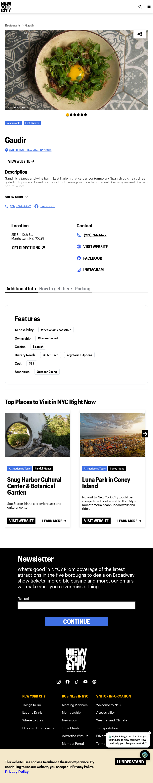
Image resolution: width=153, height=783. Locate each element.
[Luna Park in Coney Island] (112, 435)
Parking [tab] (82, 288)
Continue (76, 621)
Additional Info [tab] (21, 288)
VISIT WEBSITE (21, 520)
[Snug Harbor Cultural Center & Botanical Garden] (37, 435)
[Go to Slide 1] (67, 114)
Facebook (92, 258)
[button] (76, 70)
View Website (19, 161)
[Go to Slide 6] (85, 114)
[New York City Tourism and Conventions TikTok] (76, 681)
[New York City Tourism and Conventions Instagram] (58, 681)
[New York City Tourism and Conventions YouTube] (85, 681)
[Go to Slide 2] (71, 114)
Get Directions (26, 247)
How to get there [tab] (55, 288)
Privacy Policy (17, 772)
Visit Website (95, 246)
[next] (145, 433)
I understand (130, 761)
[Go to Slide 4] (78, 114)
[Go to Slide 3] (75, 114)
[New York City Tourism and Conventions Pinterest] (94, 681)
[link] (38, 705)
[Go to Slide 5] (82, 114)
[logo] (6, 5)
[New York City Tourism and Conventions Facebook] (67, 681)
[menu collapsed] (149, 7)
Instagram (93, 269)
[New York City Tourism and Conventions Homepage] (76, 660)
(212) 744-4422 (95, 235)
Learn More (52, 521)
